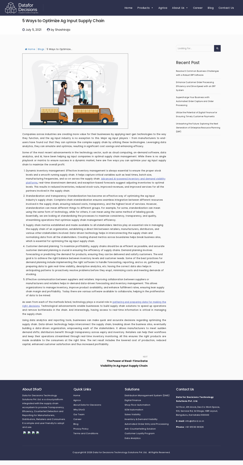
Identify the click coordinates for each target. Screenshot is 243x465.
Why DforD (79, 409)
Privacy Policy (81, 428)
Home (128, 8)
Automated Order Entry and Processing (147, 424)
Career (198, 8)
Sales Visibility (133, 414)
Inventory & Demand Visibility (141, 419)
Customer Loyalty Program (140, 433)
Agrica (162, 8)
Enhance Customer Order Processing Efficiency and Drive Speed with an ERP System (195, 86)
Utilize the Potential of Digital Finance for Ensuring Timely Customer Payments (196, 114)
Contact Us (226, 8)
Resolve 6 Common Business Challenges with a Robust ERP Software (197, 73)
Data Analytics (133, 438)
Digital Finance (133, 400)
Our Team (79, 414)
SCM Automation (134, 409)
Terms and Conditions (85, 433)
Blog (211, 8)
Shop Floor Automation (137, 404)
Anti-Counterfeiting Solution (140, 428)
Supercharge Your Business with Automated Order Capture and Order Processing (195, 101)
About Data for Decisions (87, 404)
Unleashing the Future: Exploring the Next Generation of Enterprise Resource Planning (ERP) (198, 127)
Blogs (41, 49)
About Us (178, 8)
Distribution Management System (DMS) (147, 395)
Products (143, 8)
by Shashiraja (60, 30)
